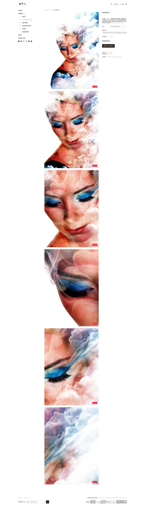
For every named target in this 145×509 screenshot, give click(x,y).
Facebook (113, 56)
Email (107, 56)
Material (104, 30)
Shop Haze (110, 54)
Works (20, 13)
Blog (20, 35)
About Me (21, 38)
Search (20, 497)
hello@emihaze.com (117, 22)
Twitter (119, 56)
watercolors (49, 10)
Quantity (104, 36)
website (108, 18)
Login (122, 4)
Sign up (116, 4)
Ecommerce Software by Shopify (107, 497)
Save (95, 86)
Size (103, 26)
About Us (26, 497)
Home (20, 10)
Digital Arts (108, 52)
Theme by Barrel (122, 497)
